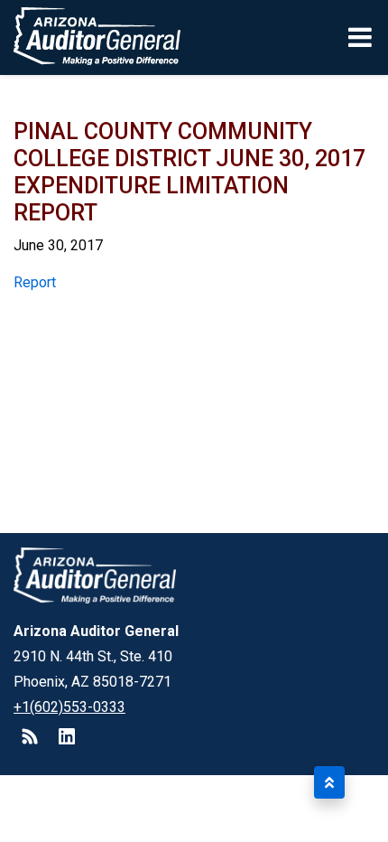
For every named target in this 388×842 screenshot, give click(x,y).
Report (35, 282)
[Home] (90, 37)
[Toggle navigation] (361, 37)
